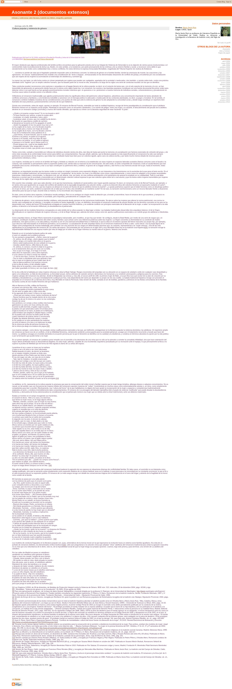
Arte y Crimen (224, 51)
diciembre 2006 (224, 71)
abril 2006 (226, 61)
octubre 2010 (225, 94)
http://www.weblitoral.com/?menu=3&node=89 (38, 59)
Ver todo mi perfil (223, 43)
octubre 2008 (225, 79)
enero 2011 (225, 96)
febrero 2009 (225, 84)
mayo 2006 (225, 63)
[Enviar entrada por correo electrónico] (49, 665)
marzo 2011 (225, 98)
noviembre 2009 (224, 88)
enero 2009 (225, 83)
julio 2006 (226, 65)
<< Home (16, 679)
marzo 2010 (225, 92)
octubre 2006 (225, 67)
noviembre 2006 (224, 69)
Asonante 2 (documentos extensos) (50, 12)
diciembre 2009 (224, 90)
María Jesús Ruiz (189, 28)
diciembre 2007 (224, 75)
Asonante (226, 49)
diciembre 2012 (224, 102)
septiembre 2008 (223, 77)
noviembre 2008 (224, 81)
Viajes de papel (224, 53)
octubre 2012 (225, 100)
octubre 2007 (225, 73)
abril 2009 (226, 86)
